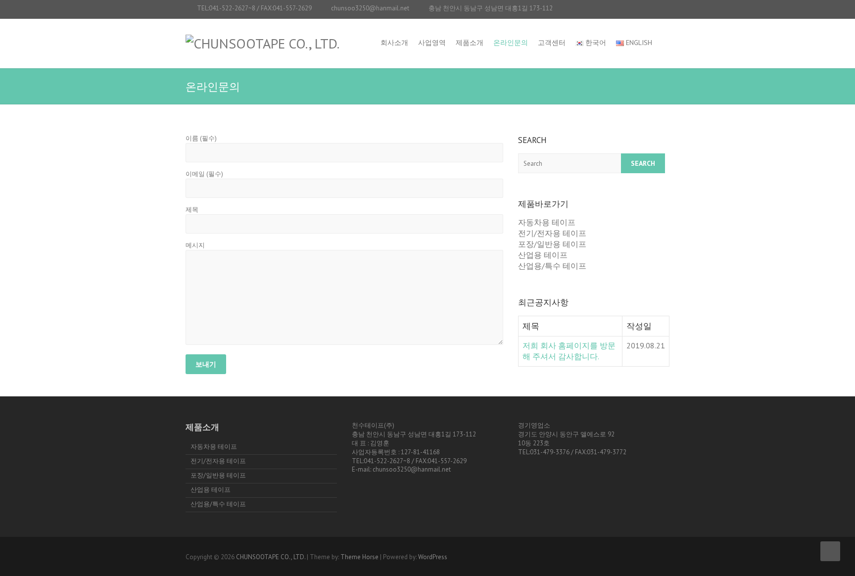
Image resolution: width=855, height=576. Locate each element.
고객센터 (552, 42)
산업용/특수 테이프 (552, 266)
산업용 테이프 (543, 255)
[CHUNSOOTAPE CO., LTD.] (262, 43)
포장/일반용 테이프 (552, 244)
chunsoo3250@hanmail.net (370, 8)
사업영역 (432, 42)
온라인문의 (510, 42)
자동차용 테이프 (546, 222)
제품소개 (469, 42)
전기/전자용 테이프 (552, 233)
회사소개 (394, 42)
